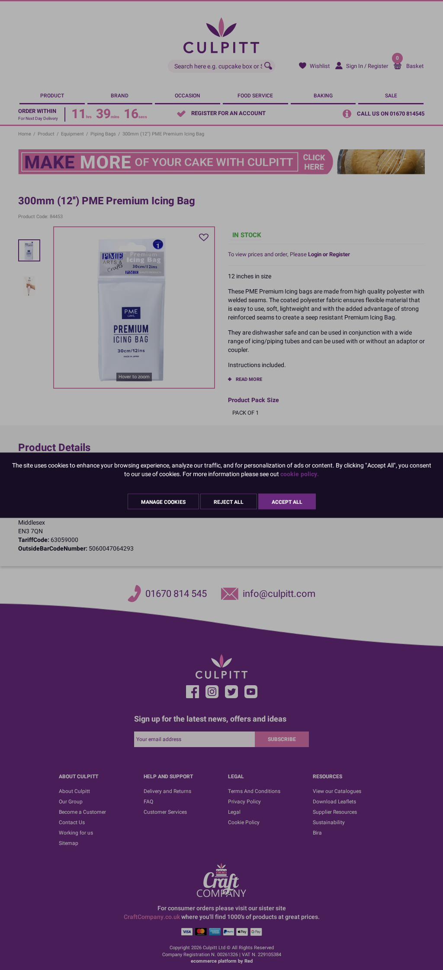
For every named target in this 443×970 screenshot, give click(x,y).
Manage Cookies (163, 502)
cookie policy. (299, 473)
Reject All (229, 502)
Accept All (287, 502)
